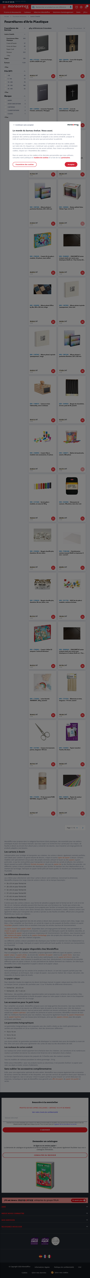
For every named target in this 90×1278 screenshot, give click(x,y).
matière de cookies (41, 158)
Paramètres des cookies (25, 164)
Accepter (71, 164)
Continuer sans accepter (24, 125)
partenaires (65, 158)
